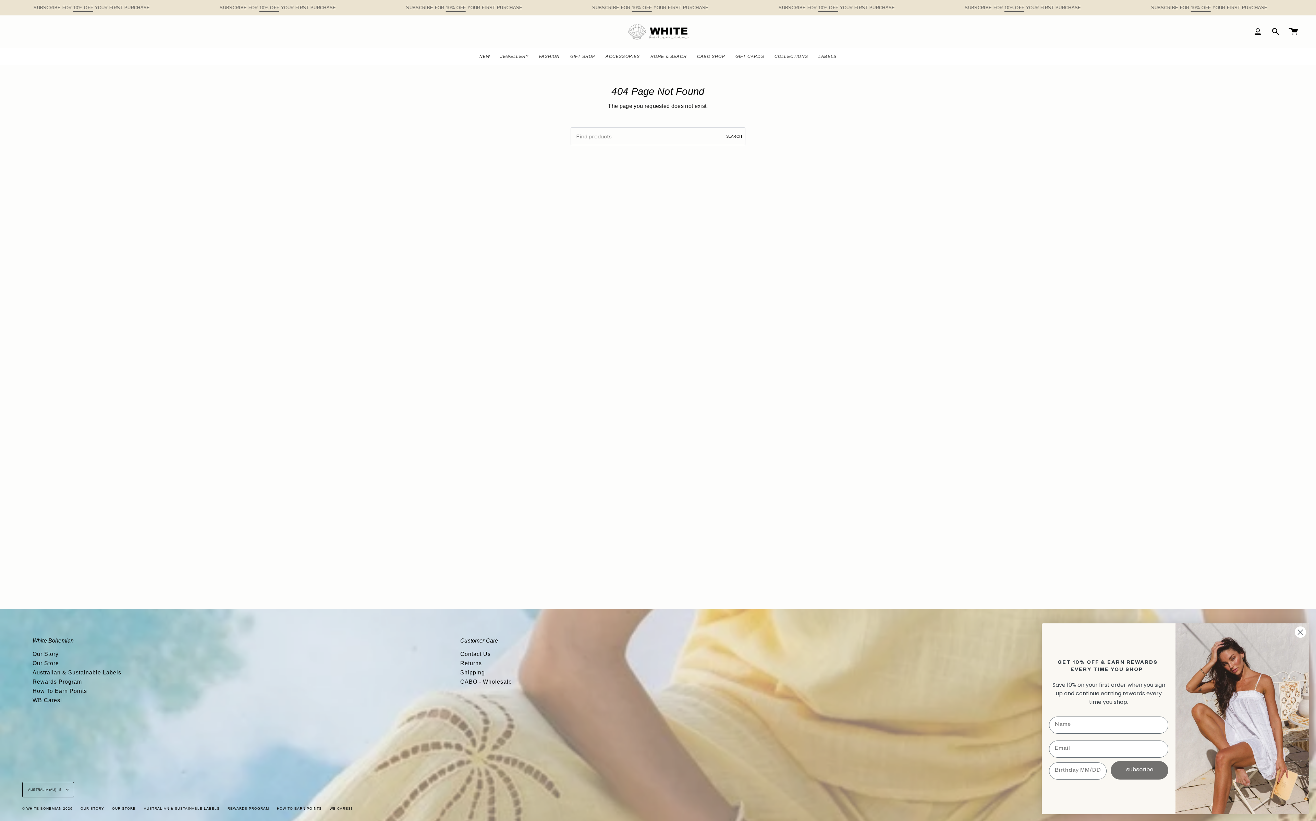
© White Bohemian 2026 (47, 808)
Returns (471, 663)
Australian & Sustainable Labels (77, 672)
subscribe (1139, 770)
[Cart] (1293, 31)
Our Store (46, 663)
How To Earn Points (60, 691)
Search (734, 136)
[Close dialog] (1300, 632)
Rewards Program (57, 682)
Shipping (472, 672)
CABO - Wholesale (486, 682)
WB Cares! (47, 700)
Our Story (46, 654)
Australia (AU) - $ (45, 790)
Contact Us (475, 654)
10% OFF (83, 7)
